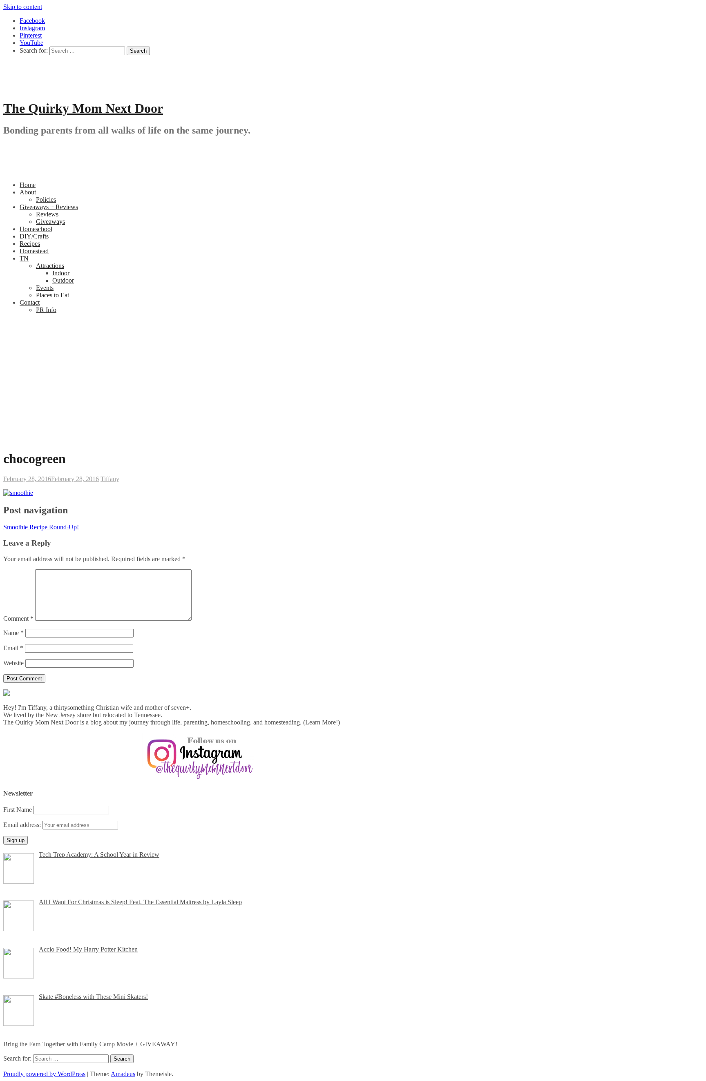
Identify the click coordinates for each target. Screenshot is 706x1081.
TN (24, 258)
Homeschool (36, 228)
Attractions (50, 265)
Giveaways (50, 221)
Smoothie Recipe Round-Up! (41, 527)
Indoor (60, 273)
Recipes (30, 243)
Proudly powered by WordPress (44, 1073)
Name (13, 632)
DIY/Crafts (34, 236)
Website (13, 663)
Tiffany (110, 478)
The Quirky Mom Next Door (83, 108)
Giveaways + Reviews (49, 206)
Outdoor (63, 280)
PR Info (46, 309)
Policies (46, 199)
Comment (18, 618)
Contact (30, 302)
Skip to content (22, 6)
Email (13, 647)
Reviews (47, 214)
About (28, 192)
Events (45, 287)
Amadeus (123, 1073)
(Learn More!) (321, 722)
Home (28, 184)
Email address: (22, 824)
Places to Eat (52, 295)
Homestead (34, 250)
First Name (17, 809)
